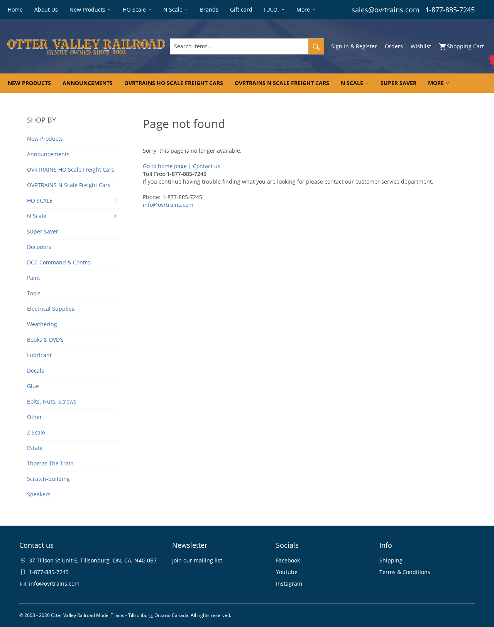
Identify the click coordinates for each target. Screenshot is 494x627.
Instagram (289, 583)
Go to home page (165, 166)
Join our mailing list (197, 560)
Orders (394, 46)
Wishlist (421, 46)
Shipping (391, 560)
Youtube (287, 572)
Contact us (206, 166)
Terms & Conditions (404, 572)
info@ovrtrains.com (168, 204)
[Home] (86, 46)
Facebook (288, 560)
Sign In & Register (354, 46)
